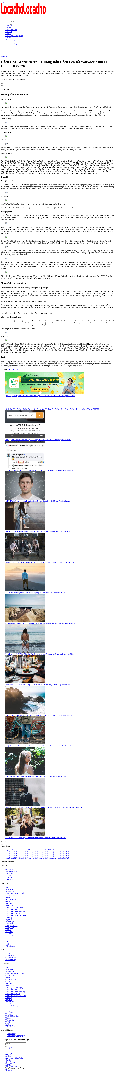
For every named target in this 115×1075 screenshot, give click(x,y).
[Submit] (11, 24)
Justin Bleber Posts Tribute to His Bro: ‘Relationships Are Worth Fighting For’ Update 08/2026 (39, 715)
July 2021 (8, 875)
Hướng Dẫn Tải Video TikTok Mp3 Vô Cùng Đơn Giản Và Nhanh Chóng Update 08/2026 (38, 440)
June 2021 (9, 877)
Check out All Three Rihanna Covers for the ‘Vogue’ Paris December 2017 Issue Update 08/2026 (40, 623)
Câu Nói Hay (10, 40)
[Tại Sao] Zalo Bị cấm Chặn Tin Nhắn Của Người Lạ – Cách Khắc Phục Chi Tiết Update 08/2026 (40, 396)
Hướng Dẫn (4, 56)
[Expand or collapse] (2, 85)
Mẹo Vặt (8, 920)
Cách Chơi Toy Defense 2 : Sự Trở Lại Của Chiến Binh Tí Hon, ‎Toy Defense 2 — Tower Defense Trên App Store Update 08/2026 (52, 409)
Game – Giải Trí (11, 899)
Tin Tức (8, 28)
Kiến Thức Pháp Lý (12, 44)
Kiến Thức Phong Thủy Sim (15, 915)
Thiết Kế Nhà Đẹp (12, 936)
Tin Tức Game (10, 940)
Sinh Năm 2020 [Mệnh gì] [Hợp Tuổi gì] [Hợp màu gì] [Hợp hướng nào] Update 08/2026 (37, 858)
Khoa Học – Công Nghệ (14, 36)
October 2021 (10, 869)
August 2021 (10, 873)
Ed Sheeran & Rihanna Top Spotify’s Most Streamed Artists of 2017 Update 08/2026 (35, 838)
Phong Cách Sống (11, 926)
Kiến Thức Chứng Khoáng (15, 911)
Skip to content (6, 2)
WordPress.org (10, 960)
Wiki (7, 944)
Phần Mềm (9, 924)
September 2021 (11, 871)
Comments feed (11, 958)
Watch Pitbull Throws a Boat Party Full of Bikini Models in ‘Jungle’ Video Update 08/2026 (37, 685)
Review (8, 34)
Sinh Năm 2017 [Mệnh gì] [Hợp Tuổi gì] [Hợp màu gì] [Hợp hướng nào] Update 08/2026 (37, 852)
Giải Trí (8, 38)
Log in (7, 954)
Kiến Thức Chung (11, 30)
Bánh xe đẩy (11, 1034)
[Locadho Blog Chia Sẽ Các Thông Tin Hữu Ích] (23, 14)
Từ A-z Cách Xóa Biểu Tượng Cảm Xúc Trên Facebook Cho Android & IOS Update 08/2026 (39, 470)
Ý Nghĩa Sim (10, 946)
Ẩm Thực (8, 32)
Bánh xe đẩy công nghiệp (16, 1036)
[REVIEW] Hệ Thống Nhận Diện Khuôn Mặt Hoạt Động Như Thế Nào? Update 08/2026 (37, 501)
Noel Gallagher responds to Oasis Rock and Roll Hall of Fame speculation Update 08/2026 (37, 531)
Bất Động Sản (10, 891)
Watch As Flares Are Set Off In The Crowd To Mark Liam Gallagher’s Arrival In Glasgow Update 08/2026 (43, 807)
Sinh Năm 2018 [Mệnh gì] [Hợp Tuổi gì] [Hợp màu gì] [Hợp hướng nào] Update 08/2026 (37, 854)
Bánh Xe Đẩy (10, 889)
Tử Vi (7, 942)
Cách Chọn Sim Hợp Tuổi (14, 893)
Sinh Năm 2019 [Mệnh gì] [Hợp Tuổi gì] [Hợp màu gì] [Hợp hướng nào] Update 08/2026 (37, 856)
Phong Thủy (9, 42)
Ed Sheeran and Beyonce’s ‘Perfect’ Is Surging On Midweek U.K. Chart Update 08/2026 (37, 593)
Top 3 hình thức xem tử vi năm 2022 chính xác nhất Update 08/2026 (29, 850)
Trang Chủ (9, 26)
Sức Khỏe (9, 932)
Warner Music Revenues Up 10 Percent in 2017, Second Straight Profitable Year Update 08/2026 (39, 562)
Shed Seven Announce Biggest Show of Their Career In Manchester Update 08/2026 (35, 776)
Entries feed (9, 956)
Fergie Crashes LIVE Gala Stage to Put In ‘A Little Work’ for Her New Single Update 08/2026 (39, 746)
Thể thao (8, 934)
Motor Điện (9, 922)
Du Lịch (8, 897)
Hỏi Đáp (8, 903)
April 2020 (9, 879)
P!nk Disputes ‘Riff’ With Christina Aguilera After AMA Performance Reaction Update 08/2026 (39, 654)
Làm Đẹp (8, 918)
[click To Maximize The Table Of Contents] (2, 83)
